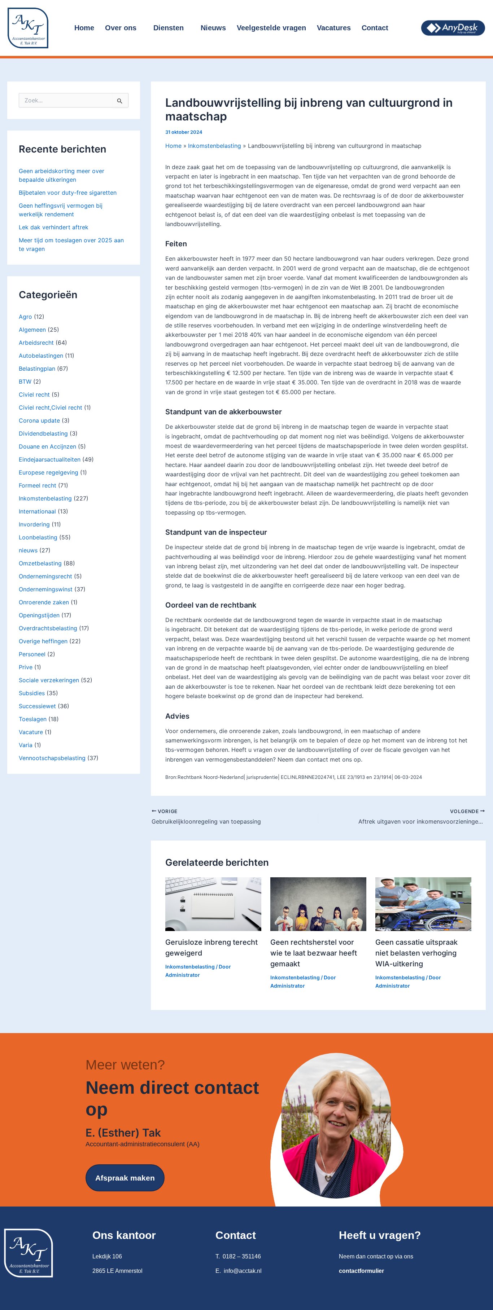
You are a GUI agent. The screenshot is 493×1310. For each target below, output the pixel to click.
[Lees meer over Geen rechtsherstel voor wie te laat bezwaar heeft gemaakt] (318, 903)
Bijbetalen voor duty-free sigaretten (68, 192)
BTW (25, 381)
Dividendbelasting (43, 433)
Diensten (168, 28)
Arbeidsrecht (36, 342)
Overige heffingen (43, 641)
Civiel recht (34, 394)
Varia (25, 745)
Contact (375, 28)
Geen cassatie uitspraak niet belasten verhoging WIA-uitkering (416, 953)
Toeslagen (33, 719)
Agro (25, 316)
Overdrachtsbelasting (48, 628)
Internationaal (37, 511)
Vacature (31, 732)
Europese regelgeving (48, 472)
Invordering (34, 524)
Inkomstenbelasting (45, 498)
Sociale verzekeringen (49, 680)
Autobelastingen (41, 355)
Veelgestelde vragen (271, 28)
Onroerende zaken (44, 602)
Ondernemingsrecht (45, 576)
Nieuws (213, 28)
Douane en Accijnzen (47, 446)
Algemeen (32, 329)
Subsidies (32, 693)
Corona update (39, 420)
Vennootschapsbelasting (52, 758)
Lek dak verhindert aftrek (53, 227)
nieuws (28, 550)
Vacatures (334, 28)
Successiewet (37, 706)
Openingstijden (39, 615)
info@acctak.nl (243, 1271)
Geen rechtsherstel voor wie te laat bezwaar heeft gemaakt (313, 953)
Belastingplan (37, 368)
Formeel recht (37, 485)
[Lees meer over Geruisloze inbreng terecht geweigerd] (213, 903)
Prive (25, 667)
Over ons (120, 28)
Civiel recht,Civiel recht (50, 407)
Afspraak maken (125, 1178)
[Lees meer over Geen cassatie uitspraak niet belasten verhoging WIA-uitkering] (423, 903)
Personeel (32, 654)
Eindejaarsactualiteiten (49, 459)
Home (84, 28)
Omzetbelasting (40, 563)
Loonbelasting (38, 537)
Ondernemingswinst (46, 589)
